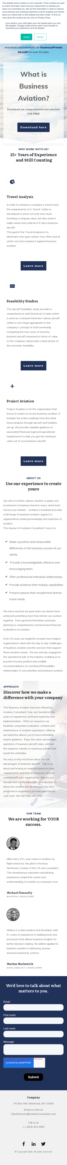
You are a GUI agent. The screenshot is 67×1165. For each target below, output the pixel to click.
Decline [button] (40, 36)
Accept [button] (26, 36)
